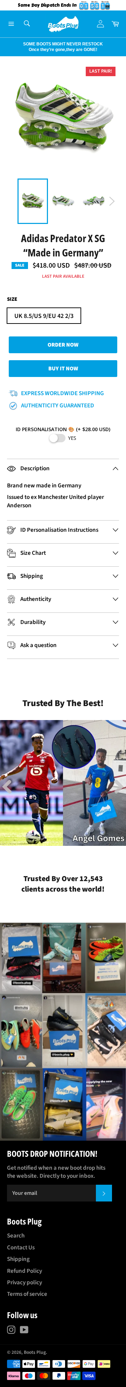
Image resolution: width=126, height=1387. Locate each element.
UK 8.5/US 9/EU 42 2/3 (44, 316)
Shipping (18, 1259)
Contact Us (21, 1247)
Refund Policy (24, 1271)
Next (3, 46)
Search (15, 1236)
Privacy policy (24, 1282)
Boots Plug (35, 1352)
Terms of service (27, 1294)
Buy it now (63, 368)
